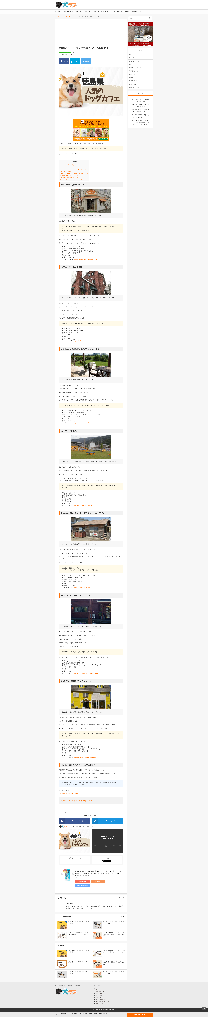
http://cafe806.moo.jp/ (80, 341)
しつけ (132, 54)
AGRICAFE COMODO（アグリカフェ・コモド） (74, 169)
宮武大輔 (75, 52)
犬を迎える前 (134, 71)
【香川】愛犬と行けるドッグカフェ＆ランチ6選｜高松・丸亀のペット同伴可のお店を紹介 (141, 122)
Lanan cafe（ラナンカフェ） (68, 165)
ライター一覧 (120, 898)
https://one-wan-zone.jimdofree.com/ (84, 757)
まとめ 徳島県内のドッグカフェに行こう (72, 179)
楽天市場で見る (82, 881)
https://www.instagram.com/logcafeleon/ (85, 673)
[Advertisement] (91, 33)
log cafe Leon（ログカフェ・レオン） (71, 175)
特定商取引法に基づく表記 (122, 11)
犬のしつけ (79, 11)
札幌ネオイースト (137, 11)
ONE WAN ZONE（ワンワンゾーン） (71, 177)
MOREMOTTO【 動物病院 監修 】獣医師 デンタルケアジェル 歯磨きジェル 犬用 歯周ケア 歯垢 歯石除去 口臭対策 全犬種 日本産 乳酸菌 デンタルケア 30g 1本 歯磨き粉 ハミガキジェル (98, 873)
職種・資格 (134, 84)
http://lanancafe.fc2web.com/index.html (85, 259)
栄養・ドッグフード (136, 67)
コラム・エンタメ (135, 61)
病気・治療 (134, 81)
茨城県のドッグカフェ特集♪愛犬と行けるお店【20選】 (141, 110)
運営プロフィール (106, 11)
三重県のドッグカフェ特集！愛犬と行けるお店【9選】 (141, 100)
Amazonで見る (98, 881)
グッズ (132, 57)
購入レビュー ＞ (139, 1014)
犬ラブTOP (58, 11)
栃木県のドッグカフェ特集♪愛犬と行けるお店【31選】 (141, 105)
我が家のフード (68, 11)
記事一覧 (122, 916)
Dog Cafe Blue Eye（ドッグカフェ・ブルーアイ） (74, 173)
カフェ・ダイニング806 (67, 167)
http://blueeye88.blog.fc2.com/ (82, 587)
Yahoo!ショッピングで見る (83, 885)
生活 (132, 77)
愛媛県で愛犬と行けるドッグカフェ (69, 794)
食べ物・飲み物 (135, 87)
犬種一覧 (96, 11)
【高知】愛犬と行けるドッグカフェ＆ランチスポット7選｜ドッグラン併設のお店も (141, 116)
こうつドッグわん (65, 171)
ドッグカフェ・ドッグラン (68, 16)
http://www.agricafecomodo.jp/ (82, 423)
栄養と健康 (88, 11)
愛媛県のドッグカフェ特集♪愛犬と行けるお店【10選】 (77, 801)
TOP (58, 16)
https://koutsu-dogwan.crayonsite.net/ (84, 505)
